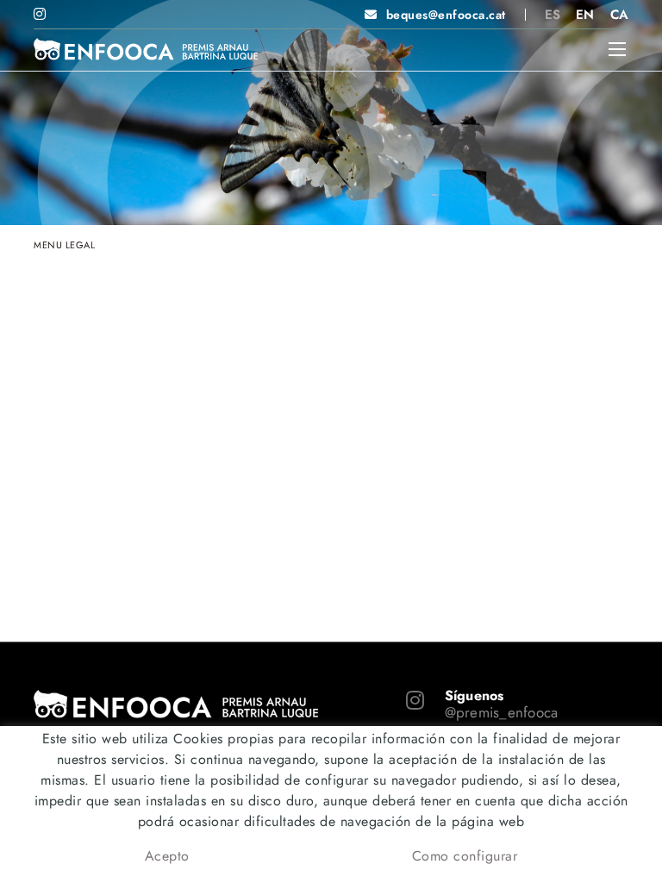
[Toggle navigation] (617, 49)
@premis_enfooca (502, 712)
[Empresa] (146, 49)
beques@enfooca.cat (446, 14)
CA (619, 14)
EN (585, 14)
